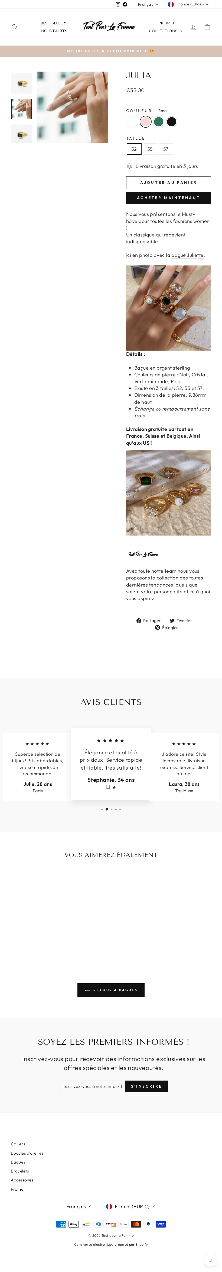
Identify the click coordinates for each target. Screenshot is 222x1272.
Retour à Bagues (115, 990)
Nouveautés (54, 31)
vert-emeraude (158, 121)
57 (166, 149)
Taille (135, 138)
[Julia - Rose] (29, 937)
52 (134, 149)
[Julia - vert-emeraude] (37, 937)
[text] (168, 436)
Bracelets (20, 1171)
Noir (171, 121)
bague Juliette (187, 255)
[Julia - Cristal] (22, 937)
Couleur (146, 110)
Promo (166, 23)
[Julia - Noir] (44, 937)
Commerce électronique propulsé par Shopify (111, 1244)
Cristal (132, 121)
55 (150, 149)
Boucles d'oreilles (27, 1153)
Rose (145, 121)
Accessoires (22, 1180)
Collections (164, 31)
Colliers (18, 1143)
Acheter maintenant (168, 197)
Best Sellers (54, 23)
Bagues (18, 1162)
